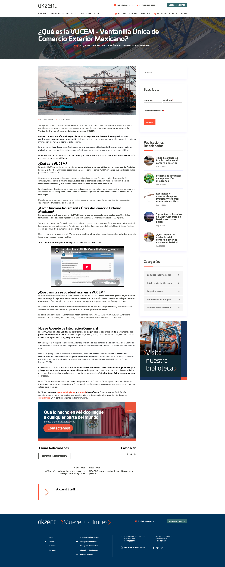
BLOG (97, 13)
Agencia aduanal (86, 554)
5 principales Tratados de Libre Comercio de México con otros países (169, 217)
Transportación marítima (89, 546)
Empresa (52, 541)
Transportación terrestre (89, 537)
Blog (76, 45)
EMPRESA (43, 13)
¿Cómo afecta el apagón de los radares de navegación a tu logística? (65, 472)
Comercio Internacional (54, 456)
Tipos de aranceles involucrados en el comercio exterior (167, 160)
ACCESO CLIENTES (177, 5)
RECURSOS (71, 13)
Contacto (52, 550)
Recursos (52, 546)
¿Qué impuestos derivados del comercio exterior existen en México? (167, 238)
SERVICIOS (56, 13)
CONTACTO (85, 13)
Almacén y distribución (89, 550)
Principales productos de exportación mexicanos (169, 178)
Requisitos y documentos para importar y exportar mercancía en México (168, 197)
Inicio (51, 537)
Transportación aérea (88, 541)
